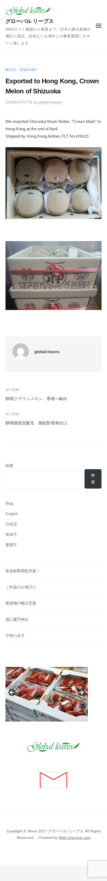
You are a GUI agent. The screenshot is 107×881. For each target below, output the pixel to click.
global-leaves (50, 102)
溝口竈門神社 (17, 619)
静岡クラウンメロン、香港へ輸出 (36, 398)
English (28, 70)
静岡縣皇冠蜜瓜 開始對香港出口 (36, 423)
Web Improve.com (75, 838)
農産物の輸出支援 (20, 603)
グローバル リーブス (29, 21)
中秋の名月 (15, 636)
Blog (10, 70)
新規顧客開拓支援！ (22, 571)
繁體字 (11, 545)
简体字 (11, 535)
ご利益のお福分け (20, 587)
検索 (9, 466)
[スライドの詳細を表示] (46, 694)
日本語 (11, 524)
